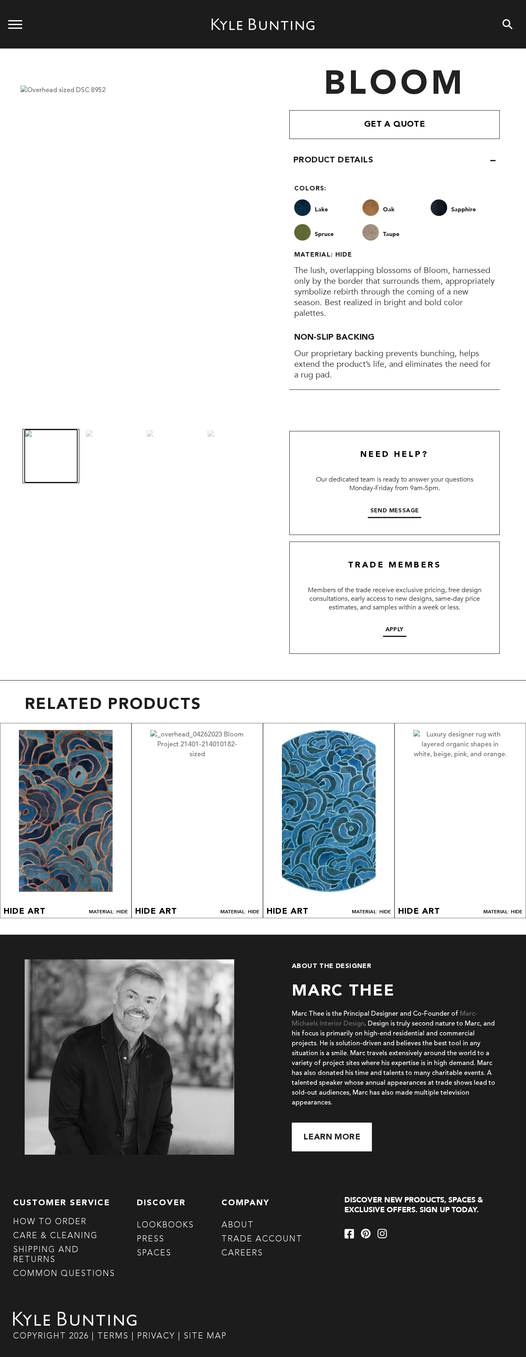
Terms (113, 1336)
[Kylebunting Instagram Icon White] (382, 1234)
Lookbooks (165, 1225)
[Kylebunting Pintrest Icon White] (366, 1234)
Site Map (205, 1336)
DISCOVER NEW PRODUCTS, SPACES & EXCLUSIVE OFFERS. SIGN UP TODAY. (413, 1205)
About (237, 1225)
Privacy (157, 1336)
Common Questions (64, 1274)
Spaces (154, 1253)
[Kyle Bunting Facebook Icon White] (349, 1234)
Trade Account (261, 1239)
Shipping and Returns (46, 1255)
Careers (242, 1253)
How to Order (50, 1222)
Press (150, 1239)
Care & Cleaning (55, 1236)
